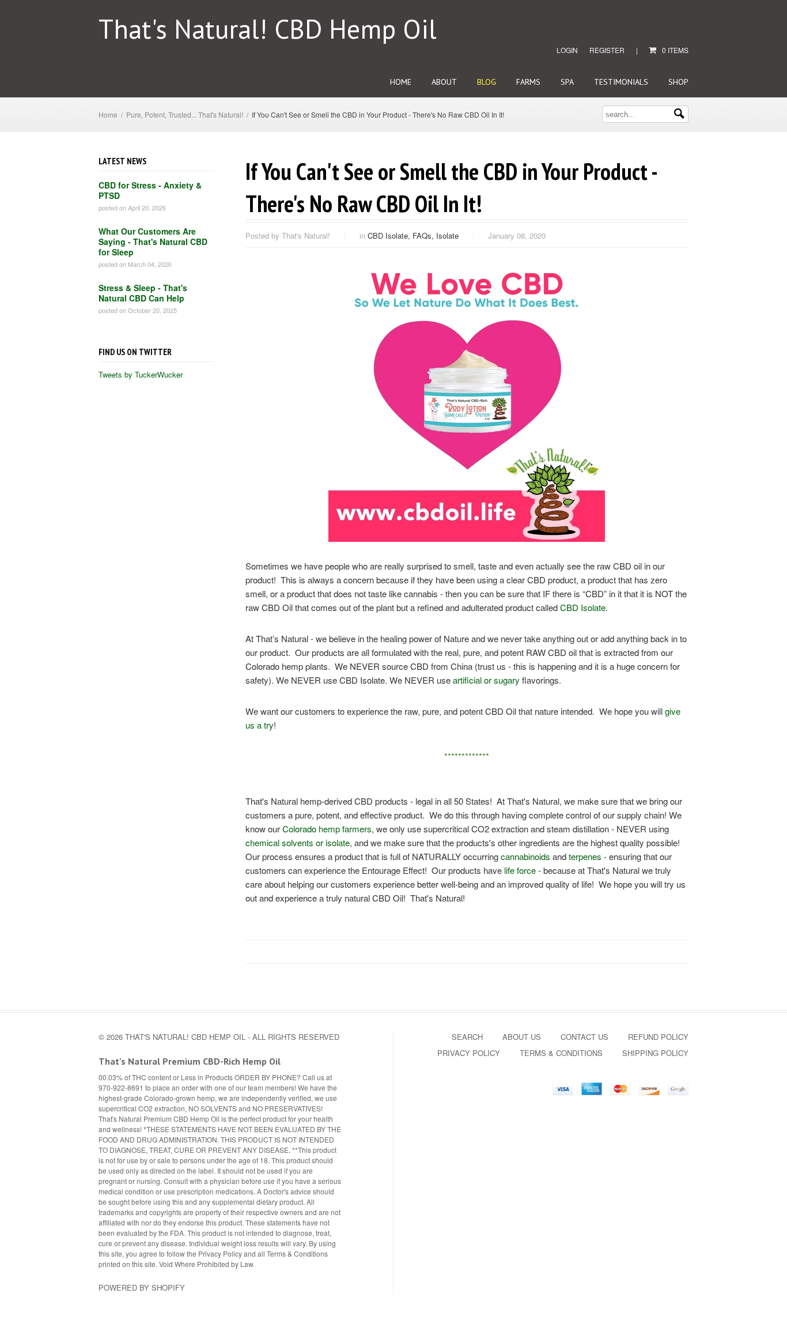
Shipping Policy (655, 1052)
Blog (486, 82)
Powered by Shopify (142, 1287)
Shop (678, 82)
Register (607, 50)
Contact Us (584, 1036)
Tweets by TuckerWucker (141, 374)
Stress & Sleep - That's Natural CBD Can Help (143, 293)
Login (567, 50)
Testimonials (621, 82)
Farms (528, 82)
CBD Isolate (583, 607)
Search (467, 1036)
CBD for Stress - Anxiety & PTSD (150, 190)
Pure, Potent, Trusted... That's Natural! (184, 114)
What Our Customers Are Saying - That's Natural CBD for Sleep (153, 241)
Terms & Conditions (561, 1052)
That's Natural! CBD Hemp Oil (268, 29)
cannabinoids (525, 856)
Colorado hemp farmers (327, 829)
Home (400, 82)
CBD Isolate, (390, 235)
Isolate (447, 235)
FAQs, (424, 235)
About (444, 82)
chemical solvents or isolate (297, 842)
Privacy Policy (468, 1052)
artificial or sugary (486, 680)
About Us (521, 1036)
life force (520, 870)
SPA (567, 82)
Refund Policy (658, 1036)
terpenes (585, 856)
